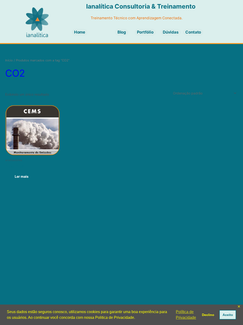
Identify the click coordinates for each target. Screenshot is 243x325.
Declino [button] (208, 315)
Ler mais (21, 176)
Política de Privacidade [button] (186, 315)
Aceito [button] (228, 315)
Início (9, 60)
